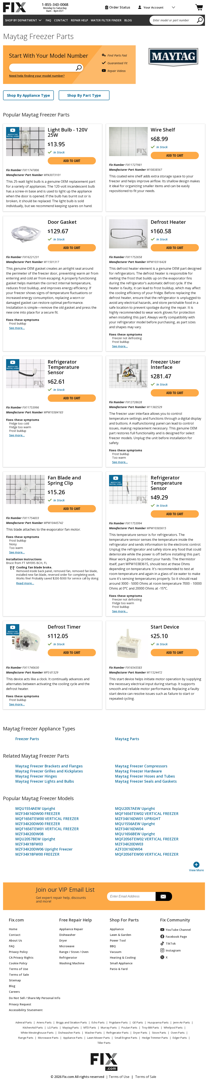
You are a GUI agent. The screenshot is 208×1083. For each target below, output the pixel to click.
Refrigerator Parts (117, 1032)
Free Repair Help (75, 920)
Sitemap (15, 980)
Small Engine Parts (126, 1038)
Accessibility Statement (26, 1010)
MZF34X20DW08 (29, 833)
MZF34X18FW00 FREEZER (37, 854)
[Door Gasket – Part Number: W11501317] (25, 233)
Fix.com (16, 920)
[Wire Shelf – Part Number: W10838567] (128, 141)
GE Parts (137, 1022)
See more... (17, 328)
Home (13, 929)
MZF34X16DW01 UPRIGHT (138, 818)
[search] (200, 20)
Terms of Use (18, 969)
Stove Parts (159, 1032)
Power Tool (118, 940)
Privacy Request (20, 1004)
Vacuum (115, 952)
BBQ (113, 946)
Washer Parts (93, 1032)
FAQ (48, 20)
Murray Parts (109, 1027)
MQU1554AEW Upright (35, 808)
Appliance (117, 929)
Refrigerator (68, 957)
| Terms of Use (117, 1076)
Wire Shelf (163, 129)
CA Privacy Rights (21, 957)
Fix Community (175, 920)
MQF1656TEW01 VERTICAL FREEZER (47, 828)
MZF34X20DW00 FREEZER (37, 823)
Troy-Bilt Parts (150, 1027)
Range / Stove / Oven (74, 952)
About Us (15, 940)
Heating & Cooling (123, 957)
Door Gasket (62, 222)
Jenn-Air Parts (181, 1022)
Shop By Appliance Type (28, 95)
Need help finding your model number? (37, 76)
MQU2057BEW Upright (35, 838)
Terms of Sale (19, 974)
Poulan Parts (129, 1027)
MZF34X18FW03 (29, 844)
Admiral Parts (23, 1022)
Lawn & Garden (120, 934)
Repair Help (79, 20)
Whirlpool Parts (173, 1027)
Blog (128, 20)
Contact (61, 20)
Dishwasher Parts (69, 1032)
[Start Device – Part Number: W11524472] (128, 643)
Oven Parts (178, 1032)
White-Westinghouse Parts (37, 1032)
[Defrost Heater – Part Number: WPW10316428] (128, 233)
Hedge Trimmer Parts (155, 1038)
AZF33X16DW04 (128, 849)
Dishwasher (67, 934)
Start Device (165, 626)
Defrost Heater (168, 222)
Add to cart (71, 161)
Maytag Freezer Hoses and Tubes (145, 776)
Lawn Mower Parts (98, 1038)
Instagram (173, 950)
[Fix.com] (16, 7)
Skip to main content (104, 8)
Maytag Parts (127, 738)
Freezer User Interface (165, 364)
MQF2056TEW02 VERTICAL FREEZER (146, 838)
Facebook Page (176, 937)
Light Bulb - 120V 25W (68, 132)
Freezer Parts (27, 738)
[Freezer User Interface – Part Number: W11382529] (128, 373)
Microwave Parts (48, 1038)
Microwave (66, 946)
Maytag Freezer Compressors (141, 766)
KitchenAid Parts (33, 1027)
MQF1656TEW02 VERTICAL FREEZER (146, 813)
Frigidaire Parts (118, 1022)
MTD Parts (89, 1027)
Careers (14, 991)
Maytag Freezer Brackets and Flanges (49, 766)
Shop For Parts (124, 920)
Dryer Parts (140, 1032)
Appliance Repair (71, 929)
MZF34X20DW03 (129, 844)
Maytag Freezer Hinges (36, 776)
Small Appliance (121, 963)
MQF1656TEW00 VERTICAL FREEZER (47, 818)
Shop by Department (21, 20)
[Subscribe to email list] (164, 896)
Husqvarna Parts (158, 1022)
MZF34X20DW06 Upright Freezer (44, 849)
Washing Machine (71, 963)
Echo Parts (98, 1022)
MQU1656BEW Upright (135, 833)
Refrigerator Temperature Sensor (63, 367)
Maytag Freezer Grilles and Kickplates (49, 771)
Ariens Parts (44, 1022)
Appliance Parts (72, 1038)
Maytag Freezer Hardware (138, 771)
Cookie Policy (18, 963)
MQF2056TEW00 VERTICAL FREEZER (146, 854)
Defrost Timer (64, 626)
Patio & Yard (119, 969)
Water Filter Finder (106, 20)
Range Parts (25, 1038)
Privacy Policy (18, 952)
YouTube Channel (178, 930)
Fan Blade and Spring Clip (64, 480)
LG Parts (53, 1027)
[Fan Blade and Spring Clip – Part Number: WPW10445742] (25, 489)
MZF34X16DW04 (129, 828)
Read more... (25, 583)
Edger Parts (180, 1038)
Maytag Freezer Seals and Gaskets (146, 781)
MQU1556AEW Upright (135, 823)
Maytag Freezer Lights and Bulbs (44, 781)
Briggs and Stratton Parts (71, 1022)
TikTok (171, 943)
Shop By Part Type (84, 95)
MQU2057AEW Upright (135, 808)
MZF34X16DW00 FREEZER (37, 813)
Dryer (63, 940)
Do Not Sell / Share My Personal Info (29, 998)
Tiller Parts (104, 1043)
